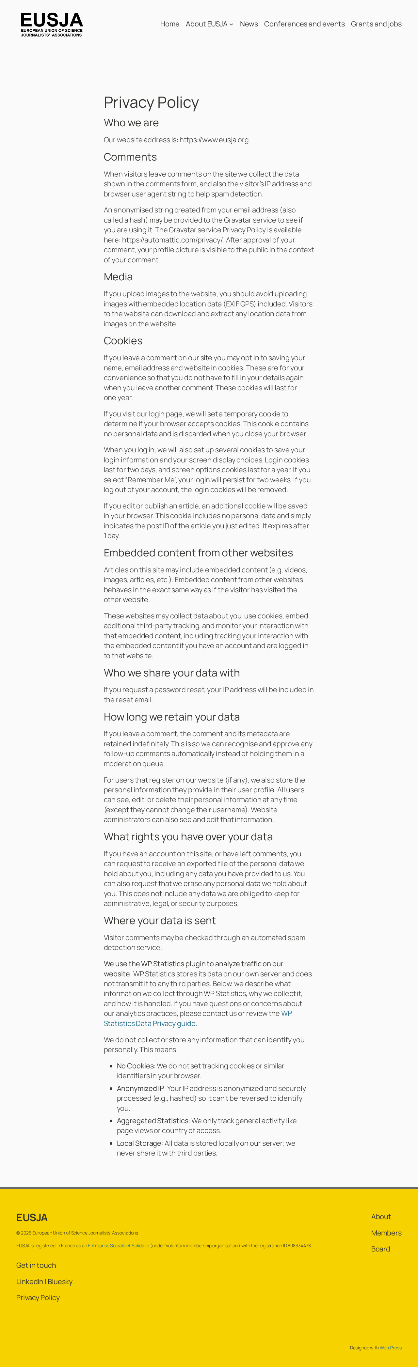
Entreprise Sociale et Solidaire (118, 1245)
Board (381, 1249)
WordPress (391, 1347)
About (381, 1216)
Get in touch (36, 1265)
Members (386, 1233)
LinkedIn (29, 1281)
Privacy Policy (38, 1297)
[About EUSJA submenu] (231, 24)
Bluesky (60, 1281)
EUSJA (32, 1217)
